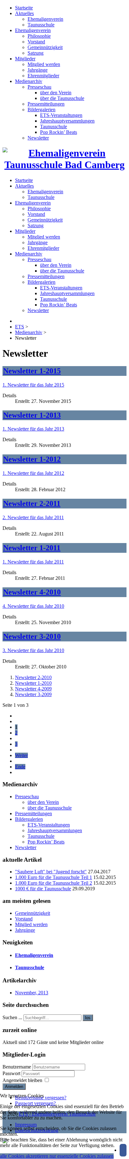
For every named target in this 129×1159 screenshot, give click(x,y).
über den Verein (55, 92)
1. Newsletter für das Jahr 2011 (33, 561)
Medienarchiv (28, 81)
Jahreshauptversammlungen (67, 121)
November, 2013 (31, 992)
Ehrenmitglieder (43, 75)
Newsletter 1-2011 (31, 548)
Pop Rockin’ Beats (58, 132)
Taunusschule (41, 24)
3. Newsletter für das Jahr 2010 (33, 650)
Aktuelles (24, 13)
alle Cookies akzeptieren (24, 1156)
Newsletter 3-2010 (32, 636)
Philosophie (39, 36)
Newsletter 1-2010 (33, 683)
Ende (20, 766)
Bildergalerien (41, 109)
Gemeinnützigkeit (45, 47)
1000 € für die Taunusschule (43, 888)
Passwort (12, 1073)
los (87, 1017)
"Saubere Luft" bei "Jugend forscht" (51, 871)
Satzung (36, 53)
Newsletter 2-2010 (33, 677)
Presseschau (39, 87)
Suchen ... (12, 1017)
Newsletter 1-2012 (32, 459)
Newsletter (38, 137)
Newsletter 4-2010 (32, 592)
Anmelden (14, 1086)
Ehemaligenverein (45, 19)
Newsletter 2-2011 (31, 503)
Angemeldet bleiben (22, 1080)
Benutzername (17, 1066)
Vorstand (36, 41)
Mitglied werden (44, 64)
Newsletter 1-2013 (32, 415)
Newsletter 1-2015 (32, 371)
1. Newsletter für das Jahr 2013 (33, 428)
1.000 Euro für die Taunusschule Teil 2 (53, 883)
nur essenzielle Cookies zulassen (81, 1156)
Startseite (24, 7)
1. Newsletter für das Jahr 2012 (33, 473)
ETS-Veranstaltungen (61, 115)
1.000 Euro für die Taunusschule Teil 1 (53, 877)
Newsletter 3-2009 (33, 694)
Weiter (21, 755)
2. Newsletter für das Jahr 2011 (33, 517)
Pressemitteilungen (46, 104)
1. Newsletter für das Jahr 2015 (33, 384)
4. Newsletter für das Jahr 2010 (33, 606)
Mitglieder (25, 58)
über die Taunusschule (62, 98)
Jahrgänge (38, 70)
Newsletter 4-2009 (33, 688)
